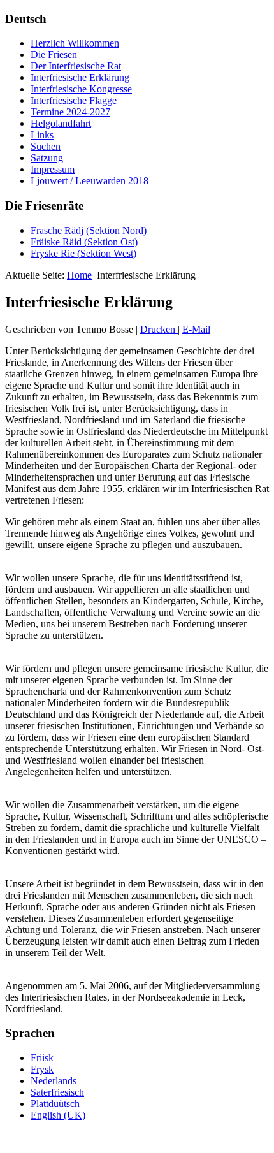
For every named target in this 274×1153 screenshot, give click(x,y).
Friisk (42, 1057)
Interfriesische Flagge (74, 100)
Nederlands (53, 1080)
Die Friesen (54, 54)
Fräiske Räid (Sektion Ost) (84, 241)
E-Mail (196, 329)
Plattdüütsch (55, 1103)
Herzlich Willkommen (75, 43)
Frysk (42, 1069)
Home (79, 275)
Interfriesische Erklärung (80, 77)
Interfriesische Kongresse (81, 88)
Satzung (47, 157)
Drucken (159, 329)
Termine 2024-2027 (70, 111)
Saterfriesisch (57, 1092)
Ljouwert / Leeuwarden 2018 (89, 180)
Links (42, 134)
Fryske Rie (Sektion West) (83, 253)
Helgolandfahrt (61, 123)
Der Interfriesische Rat (76, 66)
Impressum (53, 169)
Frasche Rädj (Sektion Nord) (89, 230)
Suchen (46, 146)
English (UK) (58, 1115)
